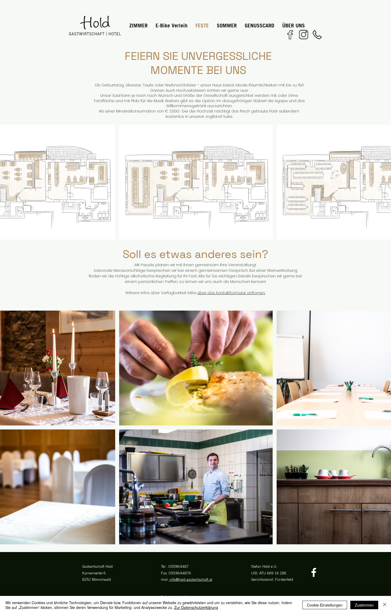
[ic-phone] (317, 34)
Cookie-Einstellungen (325, 605)
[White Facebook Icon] (314, 572)
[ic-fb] (290, 34)
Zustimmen (364, 605)
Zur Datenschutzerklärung (196, 607)
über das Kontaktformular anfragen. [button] (231, 292)
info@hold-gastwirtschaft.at (190, 579)
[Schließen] (384, 605)
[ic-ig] (303, 34)
